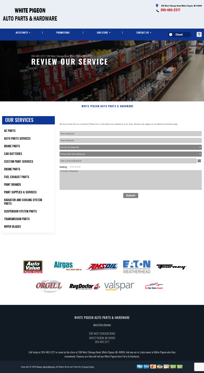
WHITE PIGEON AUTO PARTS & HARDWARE (108, 106)
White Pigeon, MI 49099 (81, 56)
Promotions (63, 32)
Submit (130, 195)
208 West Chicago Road (58, 56)
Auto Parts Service (102, 325)
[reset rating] (68, 166)
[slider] (75, 167)
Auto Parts (22, 32)
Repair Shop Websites (46, 366)
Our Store (102, 32)
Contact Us (142, 32)
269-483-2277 (170, 9)
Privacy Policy (88, 366)
